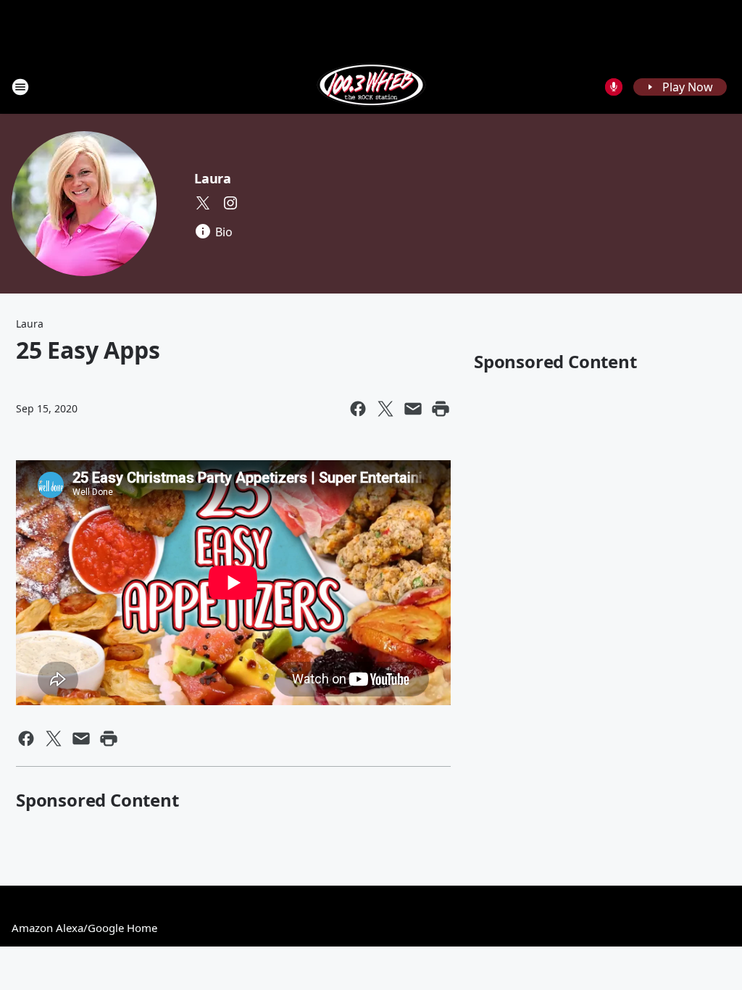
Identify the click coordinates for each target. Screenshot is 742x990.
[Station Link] (371, 86)
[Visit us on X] (203, 203)
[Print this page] (440, 409)
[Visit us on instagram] (230, 203)
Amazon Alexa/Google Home (84, 927)
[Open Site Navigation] (20, 87)
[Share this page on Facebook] (358, 409)
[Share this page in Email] (413, 409)
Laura (212, 178)
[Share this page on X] (385, 409)
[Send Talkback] (613, 87)
